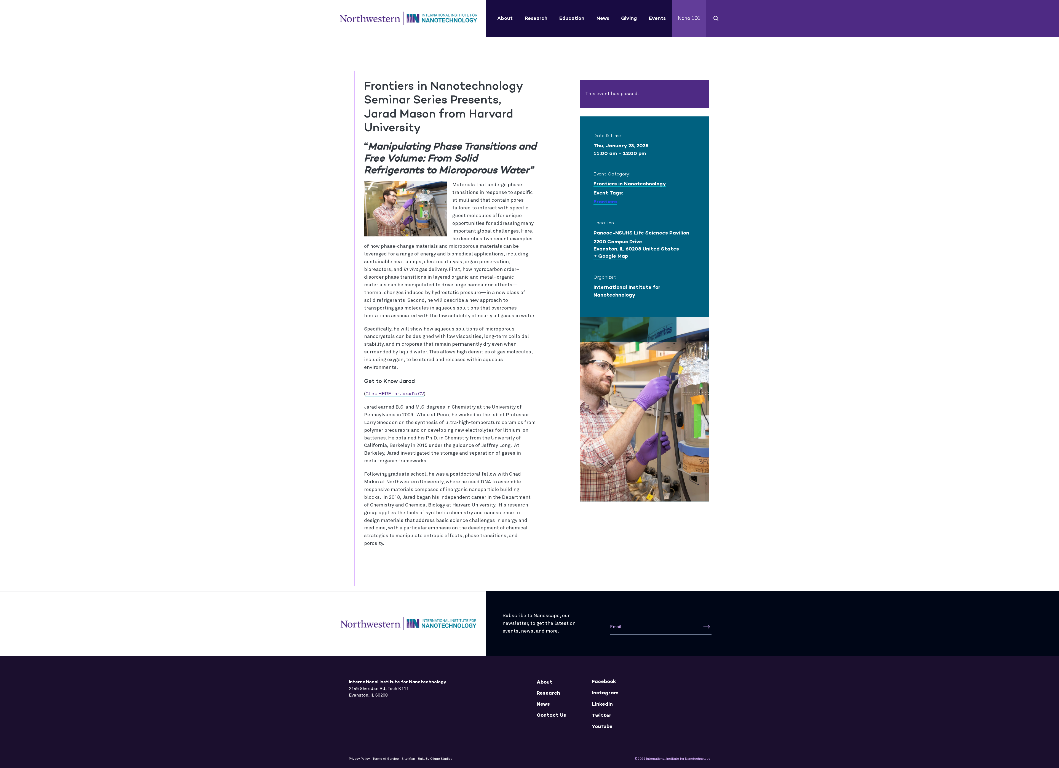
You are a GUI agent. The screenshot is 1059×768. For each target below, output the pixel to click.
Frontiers (605, 202)
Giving (629, 18)
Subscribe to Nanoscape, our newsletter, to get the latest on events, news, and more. (539, 623)
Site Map (408, 759)
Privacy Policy (359, 759)
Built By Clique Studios (435, 759)
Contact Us (551, 715)
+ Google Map (610, 256)
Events (657, 18)
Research (536, 18)
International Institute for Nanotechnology (408, 18)
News (603, 18)
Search (716, 18)
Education (571, 18)
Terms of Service (386, 759)
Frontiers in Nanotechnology (629, 184)
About (505, 18)
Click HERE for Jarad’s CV (394, 393)
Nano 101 (689, 18)
